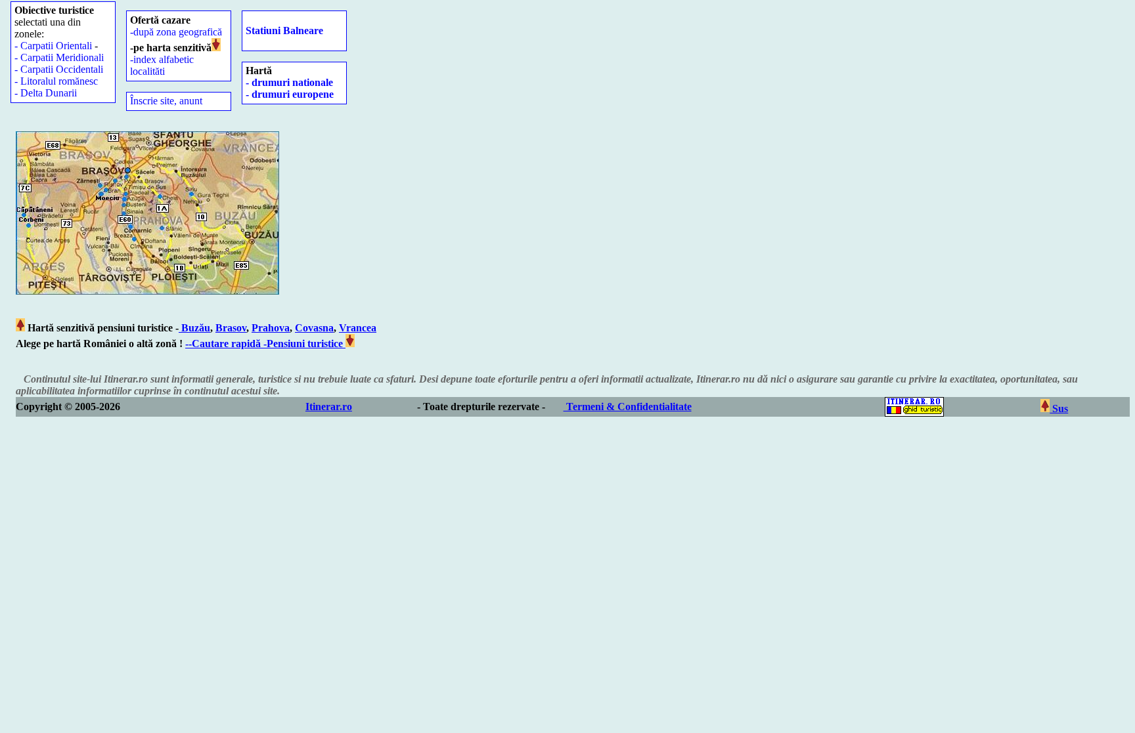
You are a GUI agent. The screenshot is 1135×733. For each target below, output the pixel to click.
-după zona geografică (176, 31)
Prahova (271, 327)
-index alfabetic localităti (162, 65)
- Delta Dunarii (45, 92)
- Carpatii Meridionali (59, 57)
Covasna (314, 327)
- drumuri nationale (289, 82)
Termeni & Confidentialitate (628, 406)
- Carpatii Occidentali (58, 69)
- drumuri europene (290, 94)
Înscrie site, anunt (166, 100)
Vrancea (357, 327)
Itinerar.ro (328, 406)
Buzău (194, 327)
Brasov (230, 327)
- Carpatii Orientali (53, 45)
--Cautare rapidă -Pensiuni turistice (265, 343)
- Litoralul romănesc (56, 81)
